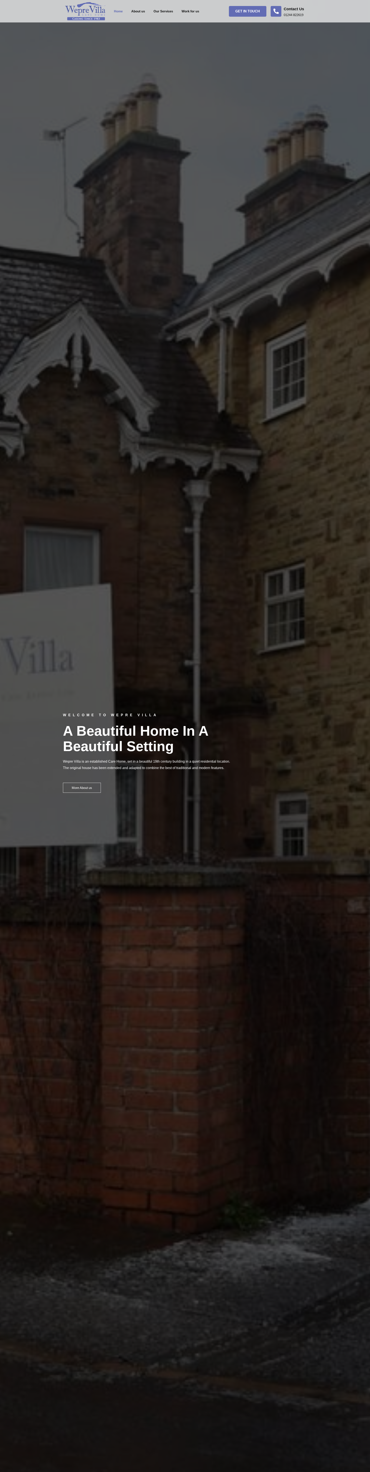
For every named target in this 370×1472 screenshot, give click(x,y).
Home (118, 11)
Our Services (163, 11)
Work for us (190, 11)
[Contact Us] (276, 11)
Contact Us (294, 9)
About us (138, 11)
